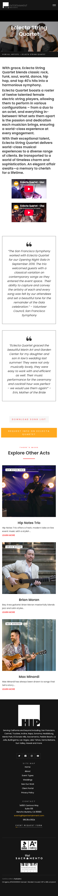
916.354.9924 (29, 819)
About (27, 771)
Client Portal (27, 788)
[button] (54, 5)
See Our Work (27, 784)
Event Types (27, 775)
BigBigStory (17, 879)
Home (27, 767)
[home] (15, 5)
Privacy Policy (27, 792)
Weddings (27, 779)
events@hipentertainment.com (29, 815)
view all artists (10, 54)
